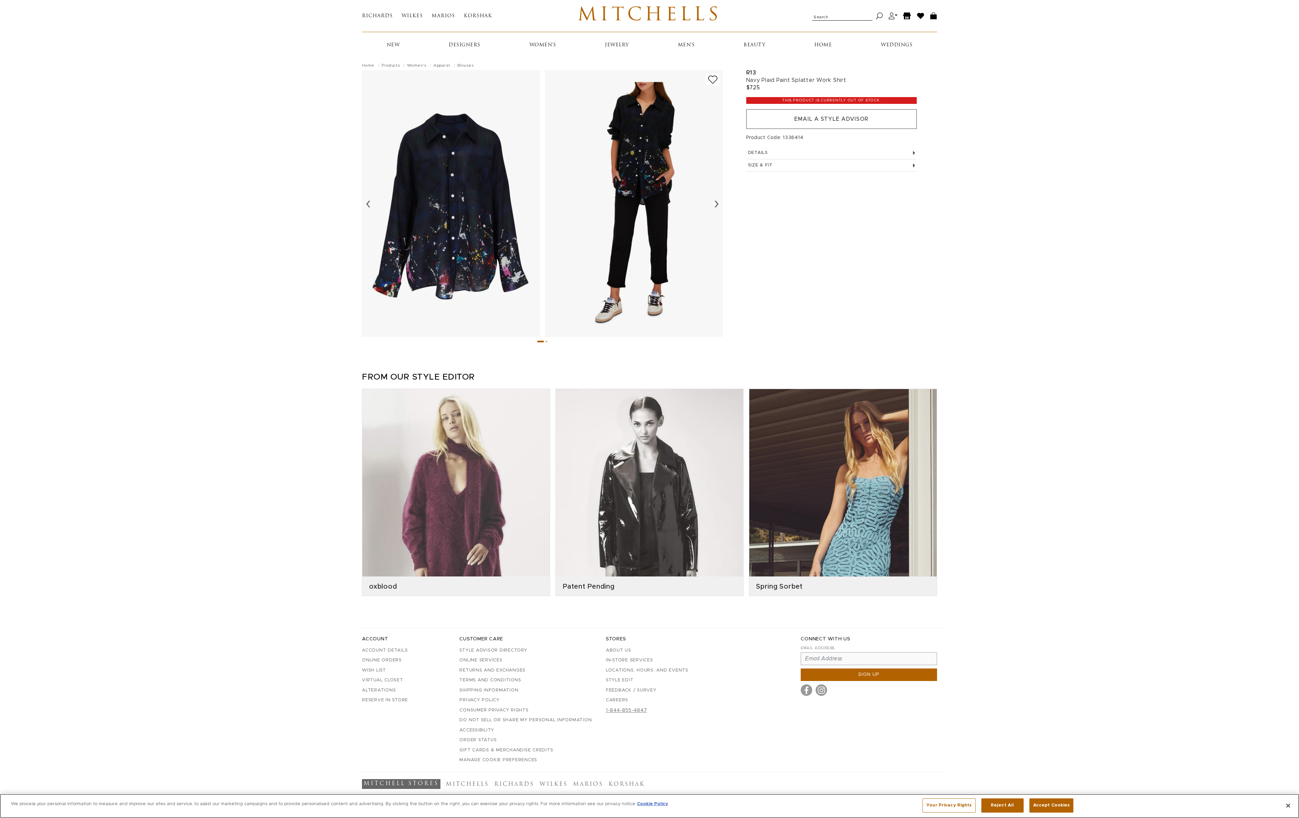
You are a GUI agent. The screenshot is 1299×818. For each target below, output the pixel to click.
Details (758, 153)
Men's (686, 45)
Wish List (374, 670)
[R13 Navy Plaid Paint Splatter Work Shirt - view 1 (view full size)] (451, 203)
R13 (751, 72)
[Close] (1288, 805)
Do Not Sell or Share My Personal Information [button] (525, 720)
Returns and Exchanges (492, 670)
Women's (542, 45)
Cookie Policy (652, 804)
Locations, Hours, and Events (647, 670)
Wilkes (412, 16)
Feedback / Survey (631, 690)
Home (823, 45)
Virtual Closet (382, 680)
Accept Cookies (1051, 805)
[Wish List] (921, 16)
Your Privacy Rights (949, 805)
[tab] (540, 341)
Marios (443, 16)
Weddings (896, 45)
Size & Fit (760, 165)
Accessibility (476, 730)
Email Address (818, 648)
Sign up (869, 674)
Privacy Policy (479, 700)
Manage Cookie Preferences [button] (498, 760)
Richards (377, 16)
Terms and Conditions (490, 680)
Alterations (379, 690)
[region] (649, 806)
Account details (385, 650)
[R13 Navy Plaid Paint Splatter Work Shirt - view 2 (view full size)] (634, 203)
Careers (617, 700)
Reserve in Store (385, 700)
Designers (464, 45)
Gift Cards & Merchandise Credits (506, 750)
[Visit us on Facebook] (806, 690)
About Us (618, 650)
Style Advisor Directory (493, 650)
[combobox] (842, 15)
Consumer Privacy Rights (493, 710)
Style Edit (620, 680)
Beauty (754, 45)
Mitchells (649, 16)
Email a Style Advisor (831, 119)
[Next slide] (716, 203)
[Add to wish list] (713, 79)
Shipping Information (488, 690)
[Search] (879, 16)
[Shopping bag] (933, 16)
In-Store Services (629, 660)
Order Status (478, 740)
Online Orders (382, 660)
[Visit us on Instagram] (821, 690)
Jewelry (617, 45)
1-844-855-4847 (626, 710)
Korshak (478, 16)
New (393, 45)
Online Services (480, 660)
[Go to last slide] (368, 203)
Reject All (1002, 805)
